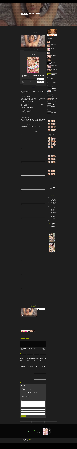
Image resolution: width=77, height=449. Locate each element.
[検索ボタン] (56, 1)
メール (22, 410)
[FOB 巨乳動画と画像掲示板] (24, 1)
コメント (22, 400)
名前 (21, 408)
